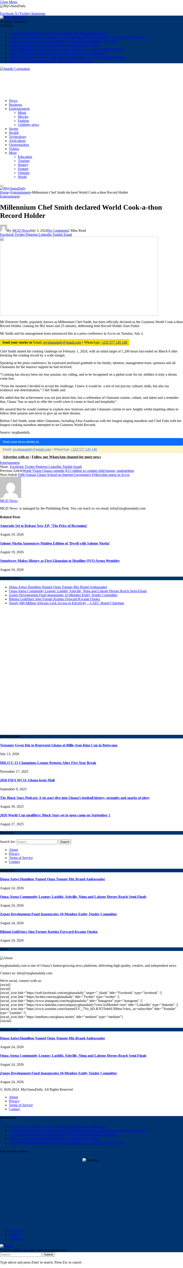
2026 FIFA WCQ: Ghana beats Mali (27, 780)
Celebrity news (28, 125)
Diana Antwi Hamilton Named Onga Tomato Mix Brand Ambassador (58, 33)
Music (22, 113)
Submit (48, 1254)
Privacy (14, 854)
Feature (23, 169)
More (13, 153)
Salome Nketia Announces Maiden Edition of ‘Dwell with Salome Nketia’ (55, 543)
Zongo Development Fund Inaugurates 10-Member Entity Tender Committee (63, 41)
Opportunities (19, 145)
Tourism (23, 161)
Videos (14, 149)
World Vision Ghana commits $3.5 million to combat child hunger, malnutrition (78, 471)
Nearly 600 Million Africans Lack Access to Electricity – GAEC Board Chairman (66, 49)
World (22, 177)
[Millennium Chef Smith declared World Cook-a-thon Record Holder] (79, 360)
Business (15, 105)
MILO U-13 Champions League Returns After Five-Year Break (48, 763)
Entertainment (19, 109)
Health (14, 133)
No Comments (57, 230)
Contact (14, 862)
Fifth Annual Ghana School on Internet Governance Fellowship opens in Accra (73, 475)
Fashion (23, 121)
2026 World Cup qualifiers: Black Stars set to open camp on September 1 (55, 815)
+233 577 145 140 (114, 342)
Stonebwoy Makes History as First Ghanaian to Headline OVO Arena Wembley (60, 561)
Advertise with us (16, 457)
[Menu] (2, 185)
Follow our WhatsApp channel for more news (66, 457)
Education (25, 157)
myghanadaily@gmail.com (62, 342)
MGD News (21, 230)
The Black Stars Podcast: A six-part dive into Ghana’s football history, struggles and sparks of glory (75, 798)
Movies (23, 117)
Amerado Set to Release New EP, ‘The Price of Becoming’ (50, 61)
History (23, 165)
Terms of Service (21, 858)
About (13, 850)
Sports (13, 129)
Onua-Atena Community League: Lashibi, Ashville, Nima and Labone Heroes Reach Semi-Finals (78, 37)
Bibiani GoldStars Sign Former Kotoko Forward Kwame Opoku (54, 45)
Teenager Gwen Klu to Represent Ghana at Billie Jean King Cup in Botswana (58, 745)
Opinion (23, 173)
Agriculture (17, 141)
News (13, 100)
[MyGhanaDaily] (13, 17)
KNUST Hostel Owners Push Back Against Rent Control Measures (56, 53)
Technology (17, 137)
